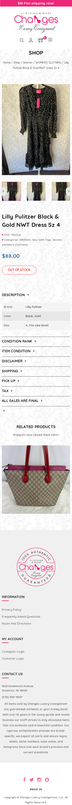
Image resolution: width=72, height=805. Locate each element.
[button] (3, 410)
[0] (41, 41)
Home (7, 62)
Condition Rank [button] (17, 341)
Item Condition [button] (17, 351)
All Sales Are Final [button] (21, 400)
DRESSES (25, 239)
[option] (36, 129)
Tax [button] (6, 391)
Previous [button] (3, 191)
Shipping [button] (10, 371)
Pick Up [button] (9, 381)
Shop (17, 62)
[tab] (36, 294)
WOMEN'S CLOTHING (48, 62)
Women (28, 62)
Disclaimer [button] (12, 361)
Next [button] (69, 191)
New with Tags (41, 239)
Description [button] (14, 295)
